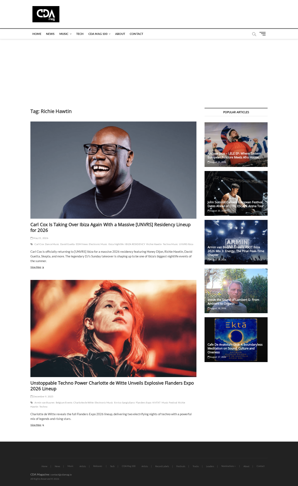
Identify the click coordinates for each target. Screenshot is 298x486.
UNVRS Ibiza (186, 244)
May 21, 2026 (40, 238)
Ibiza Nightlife (116, 244)
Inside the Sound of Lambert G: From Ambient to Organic (233, 301)
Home (36, 33)
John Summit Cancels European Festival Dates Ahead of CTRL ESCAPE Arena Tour (236, 204)
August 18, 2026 (218, 308)
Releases (97, 466)
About (120, 33)
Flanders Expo (144, 402)
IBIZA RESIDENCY (135, 244)
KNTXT (156, 402)
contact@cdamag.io (61, 474)
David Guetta (67, 244)
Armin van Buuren (44, 402)
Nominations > (228, 466)
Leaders (210, 466)
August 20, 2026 (218, 210)
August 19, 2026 (218, 259)
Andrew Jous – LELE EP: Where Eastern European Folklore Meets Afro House (234, 155)
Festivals (180, 466)
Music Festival (169, 402)
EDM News (82, 244)
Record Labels (162, 466)
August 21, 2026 (218, 162)
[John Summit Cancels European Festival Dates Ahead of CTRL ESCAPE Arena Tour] (236, 193)
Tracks (196, 466)
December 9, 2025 (43, 396)
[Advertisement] (149, 69)
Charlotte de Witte (83, 402)
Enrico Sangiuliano (124, 402)
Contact (136, 33)
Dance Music (52, 244)
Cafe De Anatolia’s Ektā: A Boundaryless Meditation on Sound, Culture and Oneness (235, 348)
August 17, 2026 (218, 357)
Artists (82, 466)
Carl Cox (39, 244)
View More (40, 267)
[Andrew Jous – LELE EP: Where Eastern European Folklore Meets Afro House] (236, 144)
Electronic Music (98, 244)
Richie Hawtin (154, 244)
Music (64, 33)
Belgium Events (64, 402)
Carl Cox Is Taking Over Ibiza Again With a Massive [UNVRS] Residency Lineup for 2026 (110, 227)
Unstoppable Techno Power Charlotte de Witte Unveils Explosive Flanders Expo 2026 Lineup (112, 385)
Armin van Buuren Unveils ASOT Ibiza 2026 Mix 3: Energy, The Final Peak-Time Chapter (236, 251)
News (50, 33)
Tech (80, 33)
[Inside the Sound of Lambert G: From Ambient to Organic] (236, 291)
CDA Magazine (39, 474)
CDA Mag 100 (97, 33)
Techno (43, 406)
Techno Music (170, 244)
